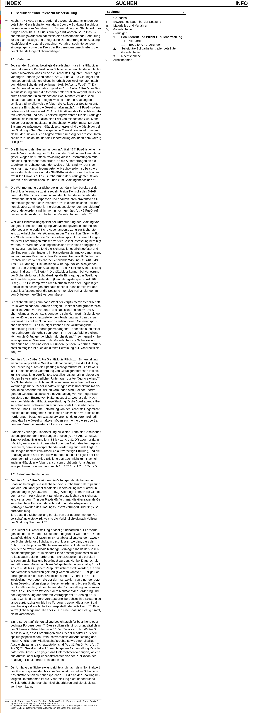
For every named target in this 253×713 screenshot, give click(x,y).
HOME (7, 701)
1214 (19, 350)
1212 (68, 328)
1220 (45, 521)
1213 (74, 335)
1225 (75, 594)
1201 (21, 141)
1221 (88, 533)
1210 (83, 309)
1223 (81, 571)
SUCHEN (126, 3)
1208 (24, 282)
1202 (80, 163)
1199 (83, 31)
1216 (81, 412)
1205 (90, 213)
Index (13, 3)
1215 (98, 377)
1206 (23, 244)
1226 (90, 605)
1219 (33, 498)
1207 (46, 270)
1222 (38, 552)
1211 (30, 324)
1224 (88, 575)
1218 (95, 446)
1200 (89, 83)
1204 (60, 202)
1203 (94, 179)
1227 (43, 624)
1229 (21, 647)
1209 (12, 305)
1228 (54, 628)
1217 (77, 423)
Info (241, 3)
